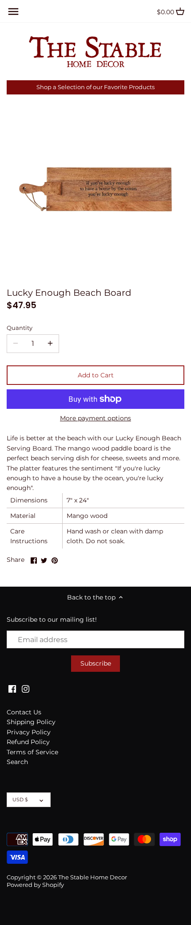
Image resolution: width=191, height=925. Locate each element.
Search (17, 762)
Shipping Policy (31, 722)
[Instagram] (25, 688)
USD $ (20, 799)
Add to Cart (96, 375)
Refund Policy (28, 742)
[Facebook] (12, 688)
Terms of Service (32, 752)
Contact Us (24, 712)
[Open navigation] (13, 11)
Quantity (19, 328)
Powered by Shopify (35, 885)
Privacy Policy (29, 732)
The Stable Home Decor (92, 877)
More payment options (95, 418)
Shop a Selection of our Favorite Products (95, 87)
